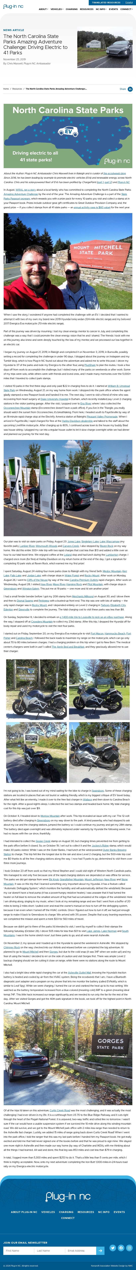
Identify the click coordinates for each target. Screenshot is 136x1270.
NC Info (104, 1212)
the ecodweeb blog (114, 173)
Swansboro (98, 791)
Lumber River (27, 546)
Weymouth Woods (46, 546)
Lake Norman (109, 931)
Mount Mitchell (30, 952)
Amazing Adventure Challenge (21, 194)
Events (119, 1212)
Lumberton (112, 555)
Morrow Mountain (50, 816)
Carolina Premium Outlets (84, 580)
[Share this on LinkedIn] (130, 89)
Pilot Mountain (95, 584)
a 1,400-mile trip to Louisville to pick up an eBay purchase (92, 617)
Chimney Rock (12, 947)
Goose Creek (43, 841)
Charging (66, 1212)
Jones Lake (74, 541)
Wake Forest (72, 575)
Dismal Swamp (25, 601)
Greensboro (10, 588)
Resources (17, 89)
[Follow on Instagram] (129, 1248)
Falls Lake (16, 575)
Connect (68, 1218)
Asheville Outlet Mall (79, 973)
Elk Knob (54, 879)
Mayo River (59, 584)
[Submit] (100, 1251)
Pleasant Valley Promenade (102, 417)
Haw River (46, 584)
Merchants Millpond (83, 596)
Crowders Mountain (42, 621)
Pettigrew (44, 601)
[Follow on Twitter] (112, 1248)
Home (6, 89)
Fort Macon (97, 633)
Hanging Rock (74, 584)
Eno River (85, 403)
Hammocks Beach (115, 633)
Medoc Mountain (112, 571)
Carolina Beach (24, 638)
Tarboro (105, 605)
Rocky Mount (92, 575)
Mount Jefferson (94, 879)
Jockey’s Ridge (100, 846)
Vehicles (48, 1212)
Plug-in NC (124, 182)
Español (129, 2)
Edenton (8, 609)
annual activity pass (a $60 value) (92, 207)
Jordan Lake (34, 575)
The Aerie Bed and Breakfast (68, 647)
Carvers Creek (71, 546)
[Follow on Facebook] (121, 1248)
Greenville (24, 609)
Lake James (93, 931)
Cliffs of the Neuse (37, 580)
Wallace (87, 799)
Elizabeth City (118, 605)
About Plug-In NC (24, 1212)
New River (110, 879)
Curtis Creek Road (60, 1110)
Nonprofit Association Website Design (108, 1266)
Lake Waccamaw (110, 541)
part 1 (100, 182)
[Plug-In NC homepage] (13, 6)
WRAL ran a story (26, 190)
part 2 (108, 182)
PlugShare (90, 365)
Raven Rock (106, 546)
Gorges (54, 952)
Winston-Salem (30, 588)
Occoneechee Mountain (17, 408)
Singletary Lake (90, 541)
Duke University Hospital (54, 399)
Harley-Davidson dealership (77, 421)
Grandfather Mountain (72, 879)
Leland (68, 555)
